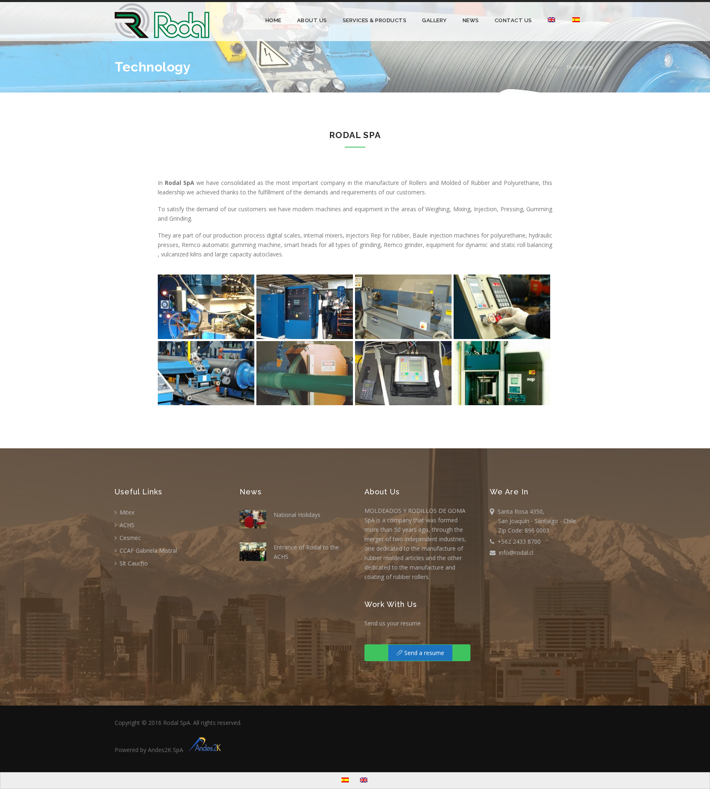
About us (312, 20)
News (471, 20)
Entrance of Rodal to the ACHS (306, 552)
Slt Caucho (133, 563)
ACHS (126, 525)
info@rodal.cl (514, 552)
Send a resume (423, 653)
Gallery (434, 20)
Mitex (126, 512)
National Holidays (297, 515)
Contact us (513, 20)
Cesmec (129, 538)
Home (273, 20)
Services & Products (375, 20)
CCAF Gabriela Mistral (147, 550)
